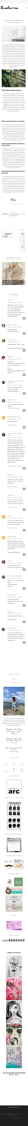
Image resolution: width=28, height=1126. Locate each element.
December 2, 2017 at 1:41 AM (14, 342)
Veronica (10, 474)
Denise (9, 300)
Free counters (14, 931)
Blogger (11, 1115)
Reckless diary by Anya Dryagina (16, 382)
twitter (14, 765)
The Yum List (12, 595)
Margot (10, 356)
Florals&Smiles (11, 425)
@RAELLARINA (14, 1075)
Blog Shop (15, 205)
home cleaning (7, 65)
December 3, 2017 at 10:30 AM (14, 597)
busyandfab (11, 536)
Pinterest (22, 203)
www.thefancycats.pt (13, 408)
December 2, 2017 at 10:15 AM (14, 437)
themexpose (10, 1113)
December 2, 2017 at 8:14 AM (14, 419)
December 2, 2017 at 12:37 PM (14, 476)
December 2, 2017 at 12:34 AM (14, 302)
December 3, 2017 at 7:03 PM (14, 630)
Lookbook (18, 203)
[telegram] (5, 230)
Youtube (11, 203)
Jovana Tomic (12, 340)
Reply (24, 318)
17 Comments (22, 230)
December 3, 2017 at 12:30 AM (14, 563)
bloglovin (14, 771)
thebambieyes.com (17, 466)
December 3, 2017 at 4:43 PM (14, 613)
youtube (22, 771)
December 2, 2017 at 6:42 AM (14, 385)
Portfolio (11, 205)
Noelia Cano (12, 324)
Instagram (15, 203)
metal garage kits (14, 104)
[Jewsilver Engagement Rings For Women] (14, 911)
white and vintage (14, 576)
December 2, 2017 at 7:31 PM (14, 538)
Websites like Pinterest (12, 157)
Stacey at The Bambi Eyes (14, 434)
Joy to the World (12, 486)
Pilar (9, 561)
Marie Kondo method (13, 179)
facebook (22, 765)
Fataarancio (12, 628)
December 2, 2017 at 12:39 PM (14, 518)
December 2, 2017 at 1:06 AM (14, 327)
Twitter (8, 203)
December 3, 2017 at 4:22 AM (14, 578)
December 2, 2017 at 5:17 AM (14, 359)
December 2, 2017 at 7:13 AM (14, 402)
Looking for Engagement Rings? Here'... (12, 282)
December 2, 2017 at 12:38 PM (14, 497)
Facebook (4, 203)
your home (18, 48)
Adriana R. (11, 400)
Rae (9, 718)
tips (13, 17)
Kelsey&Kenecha (13, 416)
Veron (9, 516)
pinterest (6, 771)
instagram (6, 765)
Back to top (17, 1117)
